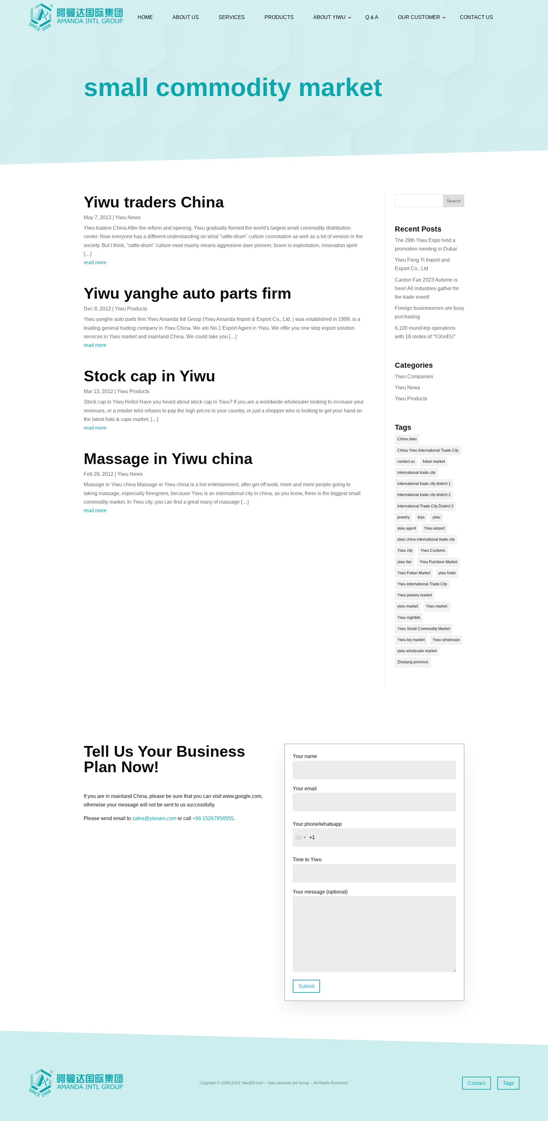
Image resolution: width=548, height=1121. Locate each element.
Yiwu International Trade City (422, 584)
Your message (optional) (320, 892)
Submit (306, 986)
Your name (305, 756)
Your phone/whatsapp (317, 824)
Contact (476, 1083)
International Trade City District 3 (425, 506)
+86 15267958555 (213, 818)
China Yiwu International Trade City (428, 450)
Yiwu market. (437, 606)
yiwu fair (404, 562)
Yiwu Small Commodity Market (423, 629)
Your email (305, 788)
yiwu (436, 517)
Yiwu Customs (433, 550)
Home (145, 17)
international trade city (416, 472)
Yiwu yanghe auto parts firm (187, 293)
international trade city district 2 (424, 495)
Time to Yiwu (307, 859)
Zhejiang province (412, 662)
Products (279, 17)
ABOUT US (186, 17)
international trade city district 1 (424, 483)
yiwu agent (406, 528)
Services (232, 17)
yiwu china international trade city (426, 539)
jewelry (403, 517)
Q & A (371, 17)
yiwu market (407, 606)
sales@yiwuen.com (154, 818)
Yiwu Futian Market (413, 573)
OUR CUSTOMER (419, 17)
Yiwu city (405, 550)
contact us (406, 461)
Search (454, 200)
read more (95, 262)
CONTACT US (476, 17)
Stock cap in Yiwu (149, 376)
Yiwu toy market (411, 640)
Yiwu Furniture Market (438, 562)
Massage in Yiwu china (168, 458)
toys (421, 517)
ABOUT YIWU (329, 17)
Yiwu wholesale (446, 640)
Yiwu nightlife (409, 617)
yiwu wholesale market (417, 651)
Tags (508, 1083)
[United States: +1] (300, 837)
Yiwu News (127, 217)
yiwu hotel (447, 573)
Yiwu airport (434, 528)
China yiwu (407, 439)
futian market (434, 461)
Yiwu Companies (414, 376)
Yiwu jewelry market (414, 595)
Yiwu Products (131, 308)
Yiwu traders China (154, 202)
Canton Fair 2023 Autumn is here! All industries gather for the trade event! (427, 288)
